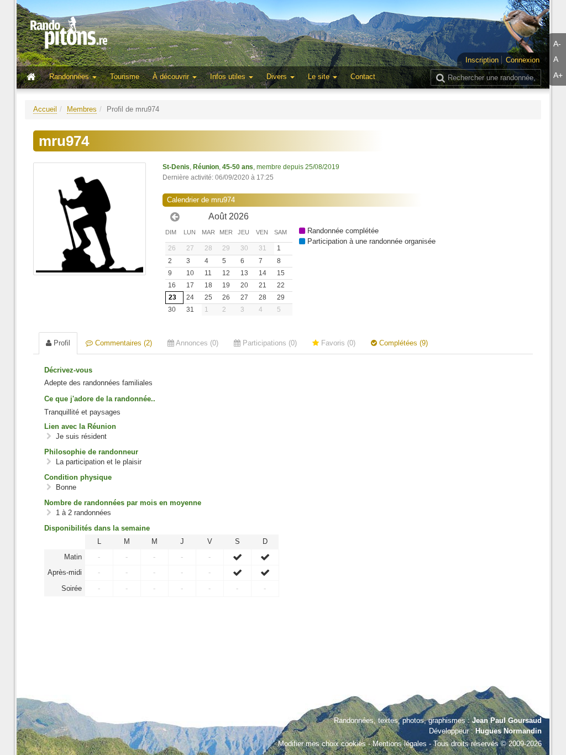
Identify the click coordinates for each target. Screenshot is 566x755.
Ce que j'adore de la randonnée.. (99, 399)
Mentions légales (400, 744)
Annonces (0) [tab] (196, 343)
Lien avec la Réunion (80, 426)
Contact (362, 76)
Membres (82, 109)
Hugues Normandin (508, 731)
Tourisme (124, 76)
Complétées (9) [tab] (402, 343)
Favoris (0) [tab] (337, 343)
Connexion (522, 60)
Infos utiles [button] (229, 76)
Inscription (482, 60)
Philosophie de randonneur (91, 451)
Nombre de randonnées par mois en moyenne (122, 502)
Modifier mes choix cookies (322, 744)
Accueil (45, 109)
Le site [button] (320, 76)
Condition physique (78, 477)
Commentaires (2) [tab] (122, 343)
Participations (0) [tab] (268, 343)
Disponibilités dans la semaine (97, 528)
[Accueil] (34, 77)
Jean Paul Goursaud (507, 720)
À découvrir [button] (172, 76)
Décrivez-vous (68, 370)
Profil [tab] (60, 343)
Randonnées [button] (70, 76)
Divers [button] (277, 76)
